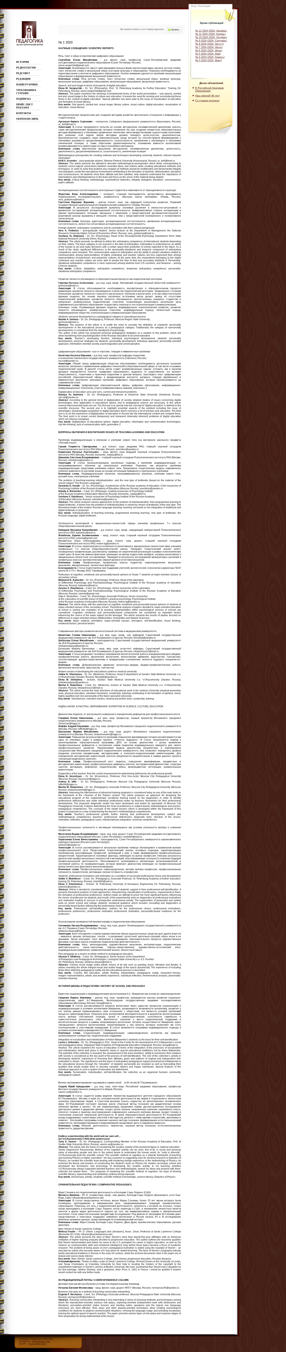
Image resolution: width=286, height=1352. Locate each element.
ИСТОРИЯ (22, 62)
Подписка (23, 98)
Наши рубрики (27, 84)
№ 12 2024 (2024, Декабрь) (211, 30)
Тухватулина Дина (37, 1343)
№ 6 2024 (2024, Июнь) (208, 50)
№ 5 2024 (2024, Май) (208, 53)
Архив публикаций (211, 23)
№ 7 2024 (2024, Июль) (208, 47)
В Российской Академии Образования (209, 89)
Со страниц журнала (207, 100)
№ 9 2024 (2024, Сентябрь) (211, 40)
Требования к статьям (26, 92)
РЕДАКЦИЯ (23, 78)
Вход (193, 6)
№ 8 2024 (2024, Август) (209, 43)
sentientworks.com (41, 1341)
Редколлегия (26, 67)
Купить (175, 29)
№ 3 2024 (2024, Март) (208, 60)
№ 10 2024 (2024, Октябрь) (211, 37)
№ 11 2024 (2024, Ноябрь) (210, 34)
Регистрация (204, 6)
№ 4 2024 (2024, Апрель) (210, 57)
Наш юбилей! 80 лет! (207, 95)
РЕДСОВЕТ (23, 73)
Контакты (23, 113)
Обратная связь (27, 118)
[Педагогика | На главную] (30, 45)
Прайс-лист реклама (24, 106)
